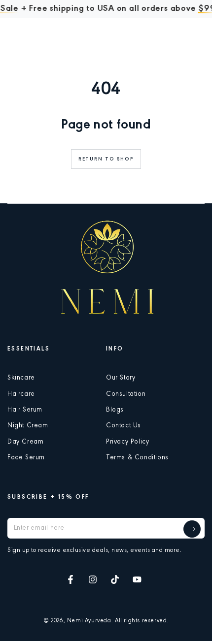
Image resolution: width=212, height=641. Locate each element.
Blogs (115, 410)
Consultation (125, 394)
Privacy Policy (127, 442)
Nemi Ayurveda (89, 621)
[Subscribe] (192, 529)
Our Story (120, 378)
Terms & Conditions (137, 457)
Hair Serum (24, 410)
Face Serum (26, 457)
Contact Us (123, 425)
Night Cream (27, 425)
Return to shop (106, 159)
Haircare (21, 394)
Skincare (21, 378)
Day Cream (25, 442)
